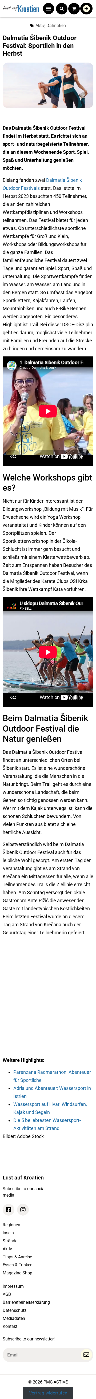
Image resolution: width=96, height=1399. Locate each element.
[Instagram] (23, 1210)
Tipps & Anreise (17, 1256)
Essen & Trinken (18, 1264)
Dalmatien (56, 25)
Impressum (13, 1286)
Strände (10, 1240)
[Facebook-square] (8, 1210)
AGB (7, 1294)
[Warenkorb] (74, 8)
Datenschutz (14, 1310)
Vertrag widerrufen (48, 1393)
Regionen (11, 1224)
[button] (48, 8)
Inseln (8, 1232)
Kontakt (10, 1326)
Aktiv (40, 25)
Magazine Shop (17, 1272)
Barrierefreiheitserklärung (26, 1302)
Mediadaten (14, 1318)
